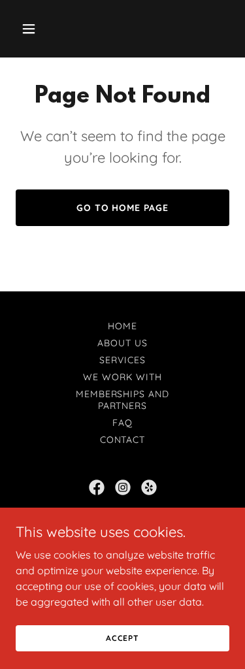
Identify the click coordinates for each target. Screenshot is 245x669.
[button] (32, 29)
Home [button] (122, 326)
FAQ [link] (122, 423)
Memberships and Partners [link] (123, 400)
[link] (97, 487)
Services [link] (122, 360)
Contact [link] (123, 440)
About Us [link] (122, 343)
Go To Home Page (122, 208)
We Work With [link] (122, 377)
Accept (122, 638)
